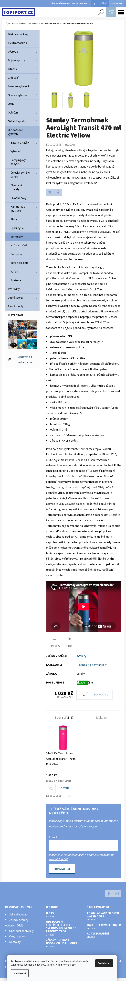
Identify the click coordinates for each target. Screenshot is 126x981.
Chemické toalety (16, 187)
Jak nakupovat (18, 915)
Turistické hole (19, 263)
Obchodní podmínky (21, 931)
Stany (13, 219)
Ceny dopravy (17, 936)
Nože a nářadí (18, 245)
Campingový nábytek (18, 162)
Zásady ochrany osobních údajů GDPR (61, 941)
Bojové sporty (16, 60)
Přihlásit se (62, 869)
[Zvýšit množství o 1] (87, 692)
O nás (50, 913)
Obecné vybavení (18, 95)
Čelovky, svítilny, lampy (20, 175)
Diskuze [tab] (101, 717)
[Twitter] (50, 192)
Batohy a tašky (19, 143)
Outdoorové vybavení (15, 132)
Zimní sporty (15, 306)
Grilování (13, 78)
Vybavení (15, 151)
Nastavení (20, 973)
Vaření (14, 272)
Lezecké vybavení (18, 86)
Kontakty (15, 942)
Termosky (16, 237)
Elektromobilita (17, 43)
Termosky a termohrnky (91, 665)
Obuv (11, 104)
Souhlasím (104, 963)
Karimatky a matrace (17, 209)
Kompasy (16, 254)
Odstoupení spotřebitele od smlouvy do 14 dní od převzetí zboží (61, 926)
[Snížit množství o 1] (87, 697)
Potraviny (14, 289)
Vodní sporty (15, 298)
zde (74, 965)
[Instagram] (117, 893)
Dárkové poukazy (18, 34)
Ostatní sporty (17, 121)
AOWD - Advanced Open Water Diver (103, 915)
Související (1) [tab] (64, 717)
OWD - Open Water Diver (104, 925)
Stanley (81, 656)
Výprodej (13, 52)
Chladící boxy (18, 198)
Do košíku (101, 695)
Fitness (12, 69)
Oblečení (13, 113)
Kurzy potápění (98, 933)
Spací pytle (17, 228)
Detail (65, 788)
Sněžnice (15, 280)
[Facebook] (58, 192)
